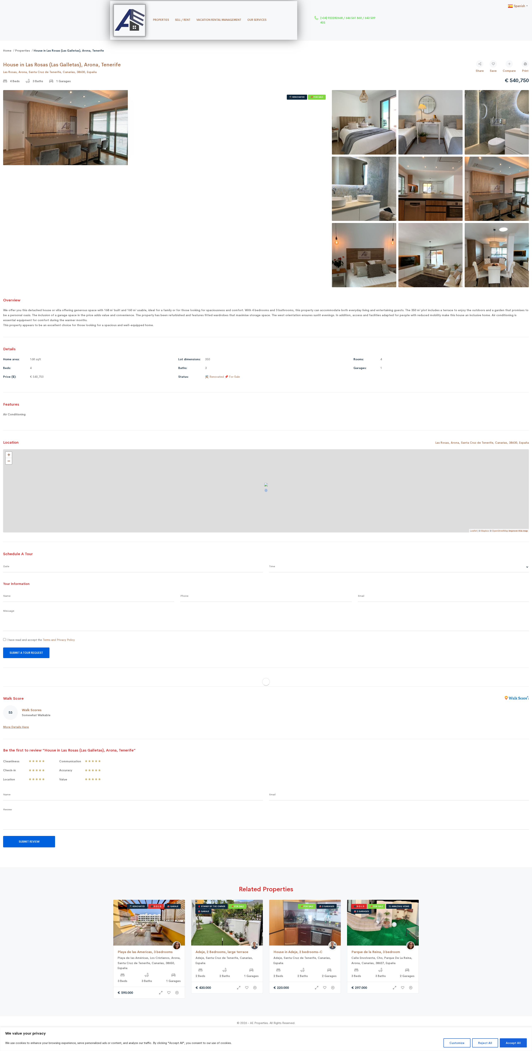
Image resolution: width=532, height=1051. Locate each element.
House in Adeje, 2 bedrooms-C (297, 952)
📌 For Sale (316, 97)
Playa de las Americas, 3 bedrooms (145, 952)
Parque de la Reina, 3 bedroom (375, 952)
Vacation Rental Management (218, 20)
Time (272, 566)
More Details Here (16, 727)
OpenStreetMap (500, 530)
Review (7, 809)
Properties (161, 20)
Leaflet (473, 530)
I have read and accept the (40, 640)
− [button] (8, 461)
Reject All (485, 1043)
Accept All (513, 1043)
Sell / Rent (182, 20)
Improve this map (518, 530)
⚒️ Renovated (297, 97)
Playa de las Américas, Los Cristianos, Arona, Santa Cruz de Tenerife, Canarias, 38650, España (149, 963)
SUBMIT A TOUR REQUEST (26, 653)
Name (6, 596)
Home (7, 50)
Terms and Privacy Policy (59, 640)
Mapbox (485, 530)
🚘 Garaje (172, 906)
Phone (184, 596)
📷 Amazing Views (399, 906)
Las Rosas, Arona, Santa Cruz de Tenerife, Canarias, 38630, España (50, 72)
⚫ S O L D (156, 906)
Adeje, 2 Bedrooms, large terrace (222, 952)
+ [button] (8, 454)
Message (8, 611)
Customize (456, 1043)
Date (6, 566)
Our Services (256, 20)
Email (361, 596)
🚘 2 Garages (326, 906)
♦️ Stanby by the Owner (211, 906)
